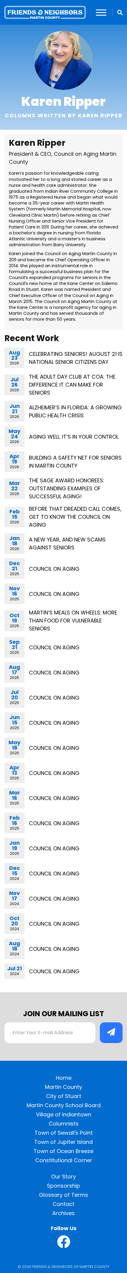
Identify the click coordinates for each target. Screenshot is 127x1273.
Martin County (63, 1087)
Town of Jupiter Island (63, 1142)
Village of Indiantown (63, 1114)
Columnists (64, 1123)
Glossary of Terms (63, 1195)
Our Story (63, 1176)
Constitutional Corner (63, 1160)
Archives (63, 1213)
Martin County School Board (64, 1105)
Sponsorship (63, 1185)
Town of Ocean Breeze (63, 1151)
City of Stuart (63, 1096)
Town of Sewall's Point (64, 1132)
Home (63, 1077)
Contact (63, 1204)
